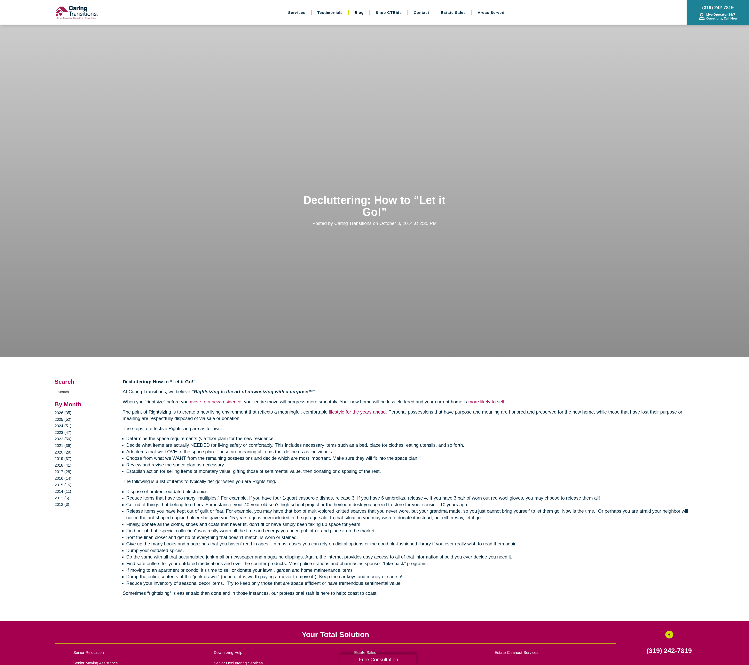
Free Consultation (378, 659)
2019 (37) (63, 458)
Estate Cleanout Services (516, 652)
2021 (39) (63, 445)
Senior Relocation (88, 652)
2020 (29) (63, 452)
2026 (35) (63, 413)
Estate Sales (365, 652)
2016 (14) (63, 478)
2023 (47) (63, 432)
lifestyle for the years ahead (357, 412)
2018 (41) (63, 465)
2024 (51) (63, 426)
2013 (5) (62, 498)
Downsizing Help (228, 652)
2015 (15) (63, 485)
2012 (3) (62, 504)
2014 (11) (63, 491)
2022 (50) (63, 439)
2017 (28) (63, 472)
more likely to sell (486, 401)
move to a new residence (215, 401)
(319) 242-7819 (669, 650)
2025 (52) (63, 419)
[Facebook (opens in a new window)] (669, 634)
